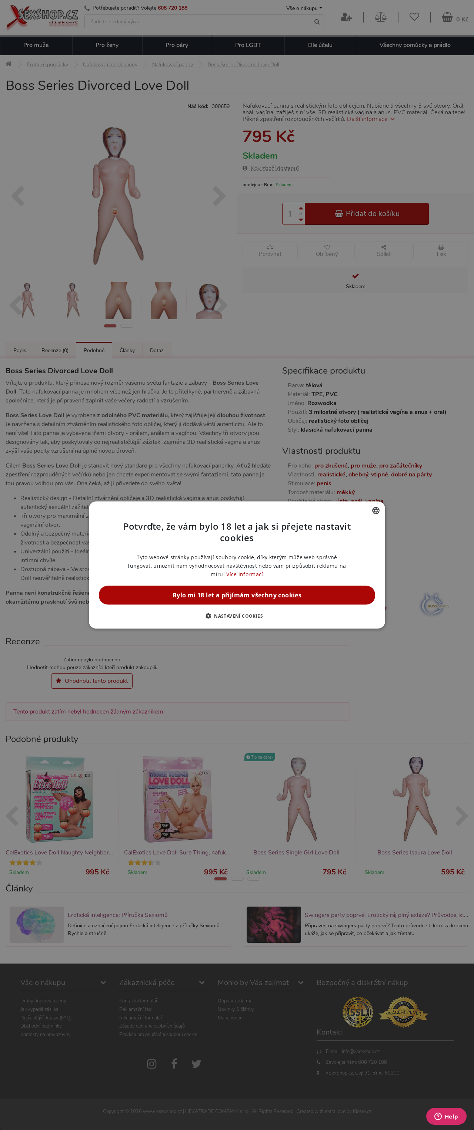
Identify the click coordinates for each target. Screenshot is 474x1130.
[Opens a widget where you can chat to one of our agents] (446, 1117)
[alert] (237, 565)
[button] (237, 616)
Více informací (244, 574)
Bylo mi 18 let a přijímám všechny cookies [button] (237, 595)
